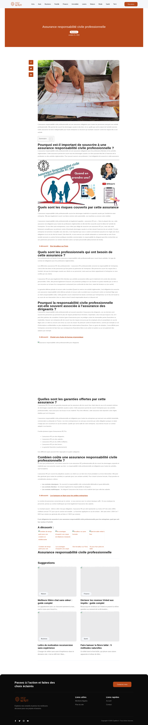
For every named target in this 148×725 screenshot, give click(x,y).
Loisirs (84, 4)
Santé (108, 4)
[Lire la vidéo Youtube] (78, 183)
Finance (65, 4)
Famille (56, 4)
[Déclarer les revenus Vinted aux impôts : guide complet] (100, 582)
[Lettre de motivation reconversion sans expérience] (57, 626)
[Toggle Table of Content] (50, 139)
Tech (114, 4)
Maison (92, 4)
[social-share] (31, 62)
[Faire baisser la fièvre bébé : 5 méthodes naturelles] (100, 626)
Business (48, 4)
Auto (39, 4)
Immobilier (75, 4)
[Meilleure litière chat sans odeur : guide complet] (57, 582)
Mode (100, 4)
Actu (32, 4)
